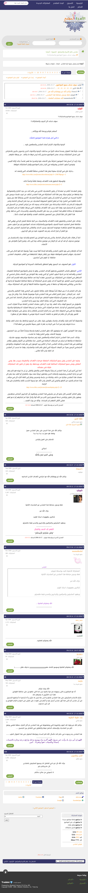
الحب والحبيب (77, 756)
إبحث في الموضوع (28, 77)
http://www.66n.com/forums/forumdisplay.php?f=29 (44, 387)
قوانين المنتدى (77, 844)
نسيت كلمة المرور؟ (23, 44)
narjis (80, 681)
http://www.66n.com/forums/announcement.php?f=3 (44, 184)
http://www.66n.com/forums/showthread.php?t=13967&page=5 (44, 174)
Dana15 (79, 469)
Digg (60, 797)
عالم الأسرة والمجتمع (21, 861)
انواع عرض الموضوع (13, 77)
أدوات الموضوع (41, 77)
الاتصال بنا (32, 861)
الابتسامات (79, 834)
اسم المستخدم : (74, 39)
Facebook (39, 797)
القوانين (70, 883)
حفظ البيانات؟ (23, 42)
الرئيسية (79, 3)
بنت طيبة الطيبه (75, 717)
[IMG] (77, 837)
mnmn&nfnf (77, 551)
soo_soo (79, 620)
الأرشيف (11, 861)
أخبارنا (48, 51)
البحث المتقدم (58, 3)
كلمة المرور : (49, 39)
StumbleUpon (77, 800)
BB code (79, 832)
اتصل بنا (71, 7)
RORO (80, 654)
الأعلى (6, 861)
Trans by (35, 887)
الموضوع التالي (38, 808)
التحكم (80, 7)
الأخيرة (30, 73)
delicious (78, 797)
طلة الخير (78, 419)
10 (38, 73)
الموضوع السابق (49, 808)
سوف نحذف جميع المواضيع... (66, 85)
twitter (20, 797)
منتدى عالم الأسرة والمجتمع (68, 51)
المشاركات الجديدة (43, 3)
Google (59, 800)
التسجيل (70, 3)
